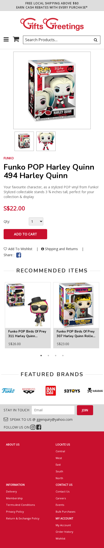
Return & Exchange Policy (22, 518)
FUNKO (9, 158)
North (59, 478)
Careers (61, 498)
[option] (24, 141)
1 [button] (41, 355)
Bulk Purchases (65, 511)
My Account (63, 525)
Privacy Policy (15, 511)
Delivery (11, 491)
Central (60, 451)
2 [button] (48, 355)
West (59, 458)
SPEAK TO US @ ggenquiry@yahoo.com (40, 419)
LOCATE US (63, 444)
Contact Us (62, 491)
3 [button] (55, 355)
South (59, 471)
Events (60, 505)
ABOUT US (12, 444)
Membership (14, 498)
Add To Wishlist (20, 248)
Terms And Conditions (20, 505)
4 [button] (62, 355)
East (58, 464)
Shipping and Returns (61, 248)
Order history (64, 531)
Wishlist (60, 538)
